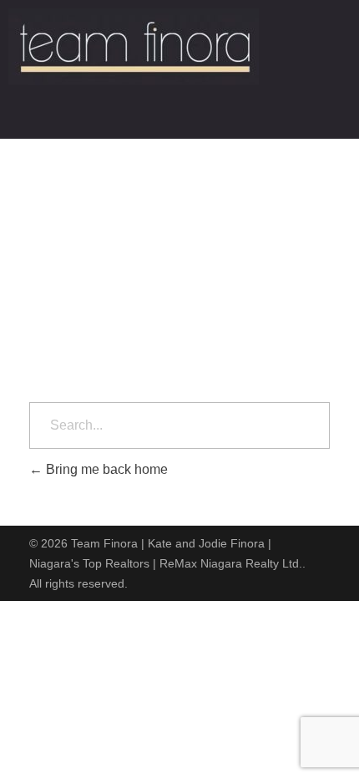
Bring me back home (105, 469)
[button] (179, 116)
